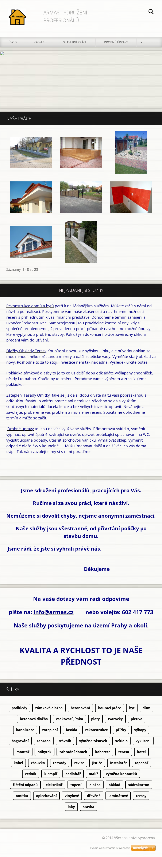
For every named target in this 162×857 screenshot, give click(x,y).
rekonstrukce (96, 730)
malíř (93, 773)
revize (79, 762)
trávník (65, 741)
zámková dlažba (49, 708)
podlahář (73, 773)
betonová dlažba (34, 719)
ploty (95, 719)
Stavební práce (75, 42)
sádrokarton (138, 784)
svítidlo (121, 741)
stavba (88, 806)
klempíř (50, 773)
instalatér (118, 762)
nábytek (44, 752)
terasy (141, 795)
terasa (123, 752)
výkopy (140, 730)
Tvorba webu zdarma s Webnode (110, 848)
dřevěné (93, 795)
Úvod (12, 42)
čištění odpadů (25, 784)
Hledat (151, 12)
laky (71, 806)
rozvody (59, 762)
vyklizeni (143, 741)
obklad (114, 784)
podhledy (19, 708)
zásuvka (38, 762)
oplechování (46, 795)
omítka (22, 795)
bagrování (20, 741)
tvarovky (115, 719)
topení (75, 784)
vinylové (72, 795)
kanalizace (25, 730)
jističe (97, 762)
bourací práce (109, 708)
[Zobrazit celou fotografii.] (31, 152)
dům (146, 708)
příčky (121, 730)
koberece (102, 752)
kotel (141, 752)
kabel (18, 762)
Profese (40, 42)
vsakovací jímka (69, 719)
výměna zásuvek (93, 741)
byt (132, 708)
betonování (80, 708)
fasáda (71, 730)
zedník (30, 773)
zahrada (44, 741)
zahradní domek (73, 752)
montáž (23, 752)
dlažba (95, 784)
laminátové (118, 795)
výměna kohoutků (121, 773)
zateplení (50, 730)
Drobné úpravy (116, 42)
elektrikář (54, 784)
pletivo (136, 719)
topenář (141, 762)
